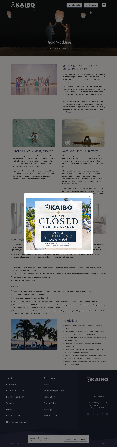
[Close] (89, 196)
